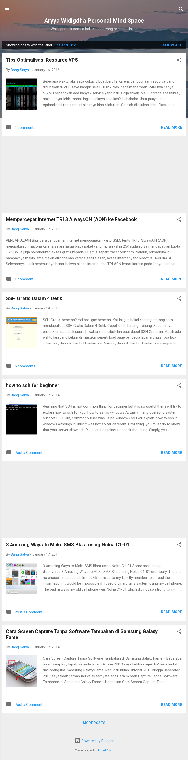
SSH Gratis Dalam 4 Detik (34, 298)
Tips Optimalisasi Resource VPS (42, 60)
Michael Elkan (104, 750)
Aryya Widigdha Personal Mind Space (94, 20)
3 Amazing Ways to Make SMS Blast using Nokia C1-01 (67, 544)
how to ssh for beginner (32, 385)
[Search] (181, 9)
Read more (171, 127)
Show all (172, 45)
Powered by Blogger (97, 741)
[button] (179, 61)
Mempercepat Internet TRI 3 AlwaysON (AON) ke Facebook (71, 219)
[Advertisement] (94, 174)
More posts (94, 723)
